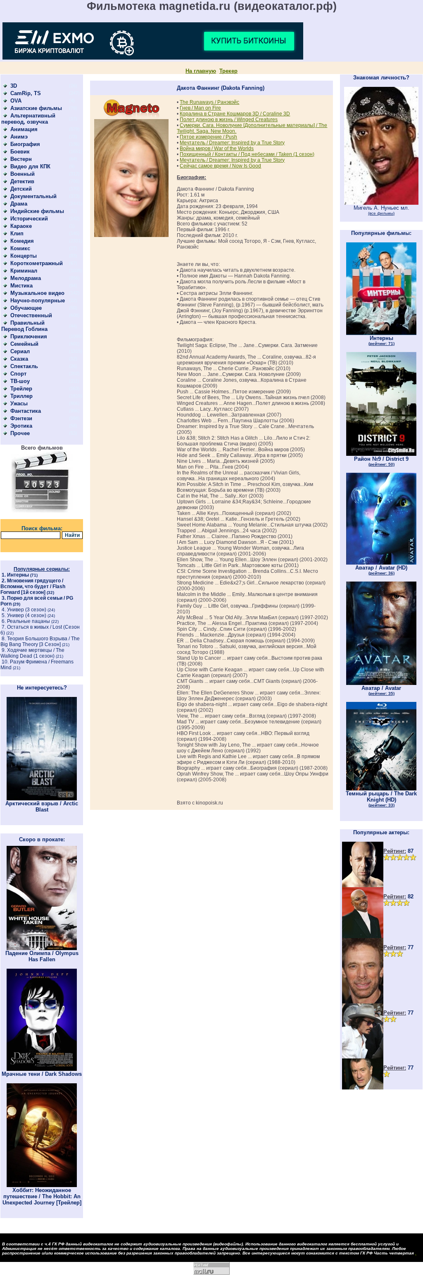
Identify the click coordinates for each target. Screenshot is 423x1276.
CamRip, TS (25, 93)
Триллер (21, 396)
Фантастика (25, 411)
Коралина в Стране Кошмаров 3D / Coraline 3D (235, 114)
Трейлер (21, 388)
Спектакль (24, 366)
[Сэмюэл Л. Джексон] (362, 936)
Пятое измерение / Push (208, 137)
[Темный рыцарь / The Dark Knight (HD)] (381, 788)
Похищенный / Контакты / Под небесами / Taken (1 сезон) (247, 154)
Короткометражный (36, 263)
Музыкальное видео (37, 293)
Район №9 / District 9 (381, 461)
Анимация (24, 129)
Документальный (33, 196)
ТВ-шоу (20, 381)
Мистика (21, 285)
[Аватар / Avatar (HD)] (381, 563)
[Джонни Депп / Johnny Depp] (362, 1056)
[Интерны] (381, 333)
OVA (15, 101)
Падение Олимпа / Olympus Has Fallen (41, 956)
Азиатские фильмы (36, 108)
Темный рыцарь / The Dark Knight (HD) (381, 798)
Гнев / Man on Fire (200, 108)
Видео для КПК (30, 166)
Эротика (21, 426)
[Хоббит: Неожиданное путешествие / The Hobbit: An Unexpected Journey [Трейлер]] (42, 1185)
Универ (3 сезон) (26, 610)
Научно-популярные (37, 300)
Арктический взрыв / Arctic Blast (41, 806)
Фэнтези (21, 418)
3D (13, 86)
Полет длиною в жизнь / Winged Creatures (229, 119)
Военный (22, 174)
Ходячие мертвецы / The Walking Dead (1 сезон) (32, 653)
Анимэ (19, 137)
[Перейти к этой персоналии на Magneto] (131, 117)
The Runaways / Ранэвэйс (209, 102)
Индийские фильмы (37, 211)
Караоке (21, 226)
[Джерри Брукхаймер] (362, 1001)
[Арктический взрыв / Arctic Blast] (42, 798)
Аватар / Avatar (381, 690)
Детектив (22, 181)
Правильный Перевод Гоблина (24, 326)
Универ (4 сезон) (26, 615)
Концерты (23, 256)
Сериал (20, 351)
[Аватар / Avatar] (381, 683)
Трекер (228, 71)
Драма (18, 204)
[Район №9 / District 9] (381, 454)
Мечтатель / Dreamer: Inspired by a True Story (232, 143)
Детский (21, 189)
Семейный (24, 344)
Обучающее (26, 308)
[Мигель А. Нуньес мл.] (381, 203)
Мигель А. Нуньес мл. (381, 210)
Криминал (23, 271)
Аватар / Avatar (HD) (381, 570)
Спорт (18, 374)
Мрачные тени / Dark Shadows (42, 1074)
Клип (17, 233)
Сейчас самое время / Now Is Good (220, 166)
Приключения (28, 336)
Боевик (20, 151)
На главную (200, 71)
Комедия (22, 241)
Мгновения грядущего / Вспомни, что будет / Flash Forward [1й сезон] (32, 586)
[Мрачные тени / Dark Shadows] (42, 1069)
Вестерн (21, 159)
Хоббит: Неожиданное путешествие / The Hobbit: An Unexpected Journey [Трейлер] (41, 1196)
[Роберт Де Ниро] (362, 1087)
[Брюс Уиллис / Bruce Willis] (362, 885)
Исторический (29, 218)
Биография (25, 144)
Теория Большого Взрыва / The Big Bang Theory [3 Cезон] (40, 641)
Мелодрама (25, 278)
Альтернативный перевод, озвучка (28, 119)
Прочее (20, 433)
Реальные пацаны (28, 621)
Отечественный (31, 315)
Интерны (18, 575)
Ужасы (19, 403)
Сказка (19, 359)
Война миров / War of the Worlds (217, 148)
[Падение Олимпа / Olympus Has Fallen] (42, 948)
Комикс (20, 248)
